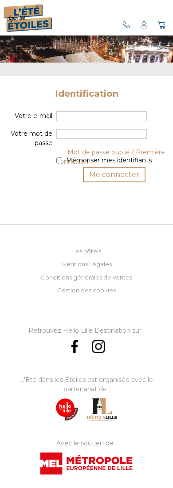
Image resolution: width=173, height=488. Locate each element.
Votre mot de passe (31, 138)
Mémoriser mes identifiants (109, 160)
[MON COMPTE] (144, 25)
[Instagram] (98, 346)
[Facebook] (74, 346)
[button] (162, 25)
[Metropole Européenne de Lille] (86, 464)
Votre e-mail (33, 116)
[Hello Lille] (67, 409)
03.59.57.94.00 (126, 24)
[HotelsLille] (102, 409)
